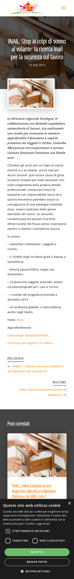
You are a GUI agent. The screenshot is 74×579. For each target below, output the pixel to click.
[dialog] (37, 539)
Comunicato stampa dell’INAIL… (29, 335)
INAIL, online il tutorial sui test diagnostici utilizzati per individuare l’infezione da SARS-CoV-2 (34, 491)
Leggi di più (43, 523)
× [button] (69, 503)
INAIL (20, 320)
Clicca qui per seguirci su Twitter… (31, 343)
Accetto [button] (37, 552)
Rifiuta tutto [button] (37, 562)
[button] (37, 571)
